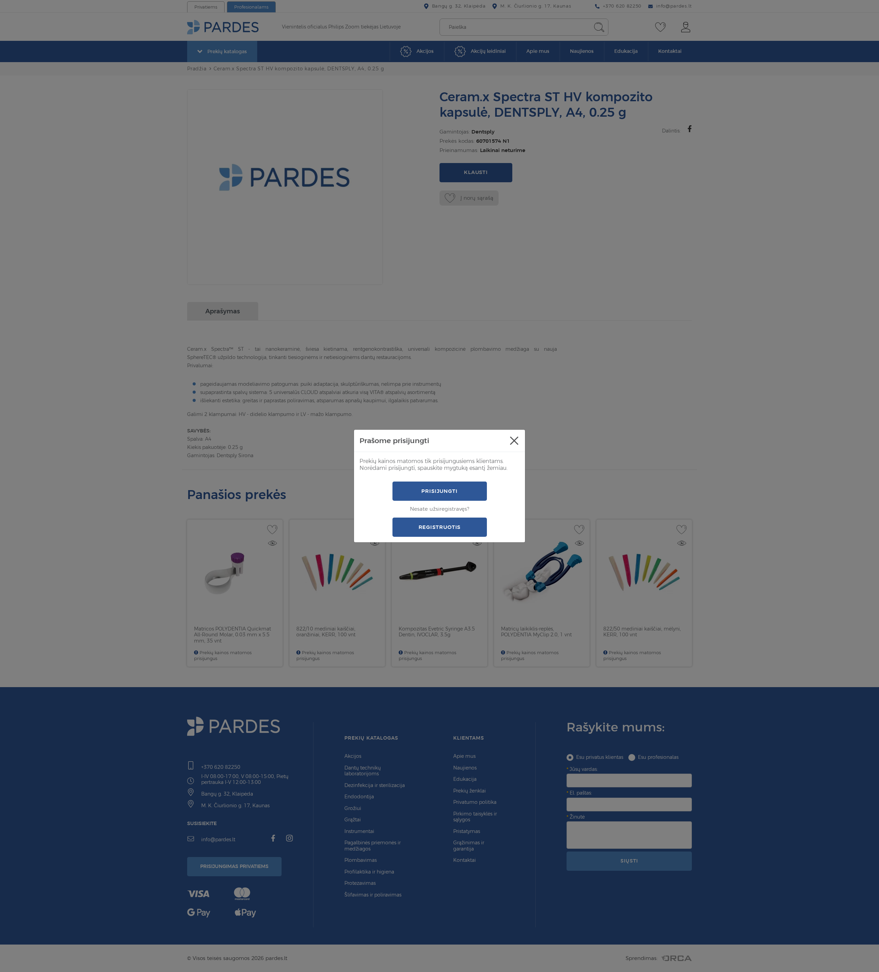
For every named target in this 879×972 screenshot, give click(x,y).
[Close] (514, 440)
